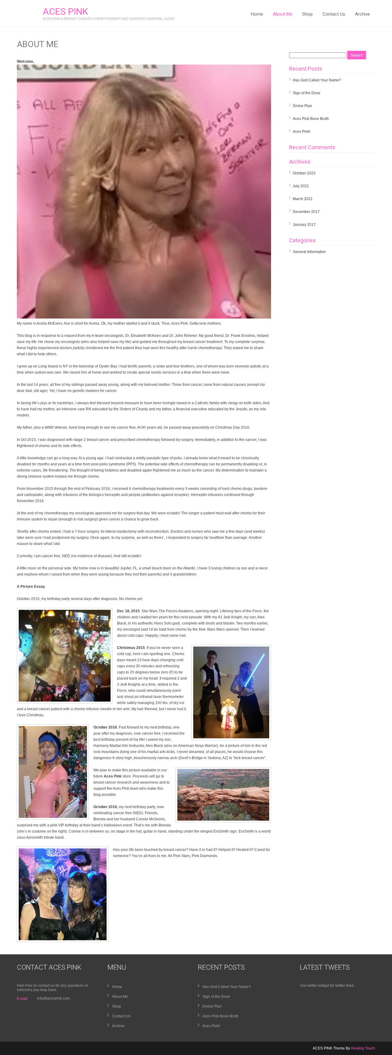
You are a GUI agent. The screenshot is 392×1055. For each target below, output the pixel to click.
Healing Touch (363, 1048)
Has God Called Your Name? (317, 80)
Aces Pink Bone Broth (311, 119)
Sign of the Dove (306, 93)
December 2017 (306, 212)
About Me (282, 14)
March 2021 (303, 199)
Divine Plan (302, 106)
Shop (307, 14)
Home (257, 14)
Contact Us (333, 14)
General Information (309, 252)
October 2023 (304, 173)
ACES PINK (65, 11)
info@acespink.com (53, 998)
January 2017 (304, 224)
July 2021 (301, 186)
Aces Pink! (301, 131)
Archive (362, 14)
